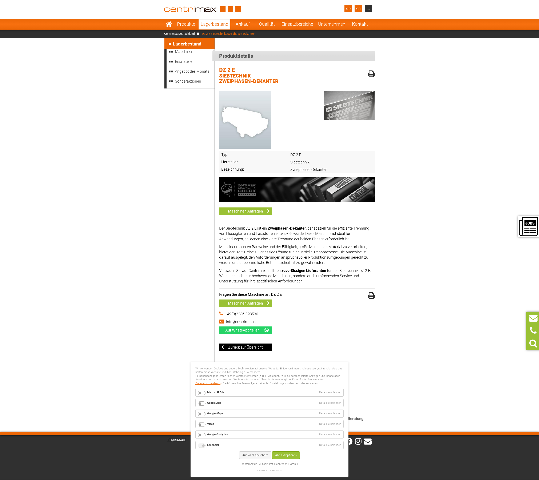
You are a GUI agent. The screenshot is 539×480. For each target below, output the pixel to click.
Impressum (176, 439)
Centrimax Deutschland (179, 33)
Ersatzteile (183, 61)
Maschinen (184, 51)
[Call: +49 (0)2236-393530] (533, 331)
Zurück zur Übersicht (245, 347)
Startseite (169, 24)
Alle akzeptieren (286, 455)
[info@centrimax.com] (368, 441)
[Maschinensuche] (533, 343)
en (358, 8)
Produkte (186, 24)
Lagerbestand (214, 24)
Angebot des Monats (192, 71)
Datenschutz (276, 470)
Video (210, 423)
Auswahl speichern (255, 455)
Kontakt (360, 24)
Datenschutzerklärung (208, 383)
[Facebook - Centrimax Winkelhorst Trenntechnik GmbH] (349, 441)
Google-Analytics (217, 434)
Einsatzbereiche (297, 24)
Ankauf (243, 24)
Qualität (267, 24)
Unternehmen (331, 24)
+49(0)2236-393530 (241, 314)
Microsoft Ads (215, 392)
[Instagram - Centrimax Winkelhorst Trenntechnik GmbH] (358, 441)
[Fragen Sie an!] (533, 318)
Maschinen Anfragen (245, 211)
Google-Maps (215, 413)
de (348, 8)
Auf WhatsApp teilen (242, 330)
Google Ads (214, 402)
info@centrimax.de (241, 322)
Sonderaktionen (188, 81)
